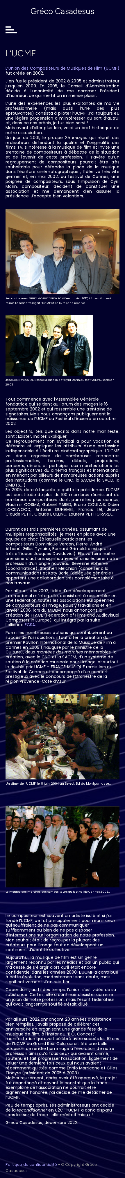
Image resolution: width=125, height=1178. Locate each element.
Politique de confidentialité (31, 1164)
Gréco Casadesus (62, 11)
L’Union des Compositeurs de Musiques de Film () (62, 68)
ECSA (30, 625)
